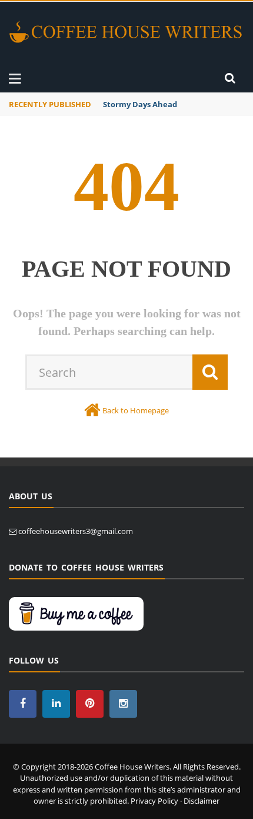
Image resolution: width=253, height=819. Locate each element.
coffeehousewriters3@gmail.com (75, 531)
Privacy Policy (154, 800)
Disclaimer (201, 800)
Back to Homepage (135, 410)
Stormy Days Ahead (140, 104)
